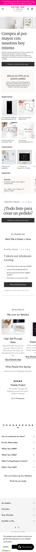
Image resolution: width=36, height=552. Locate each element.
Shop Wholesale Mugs (13, 359)
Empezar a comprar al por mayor (18, 64)
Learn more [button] (8, 541)
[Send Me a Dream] (18, 9)
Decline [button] (5, 547)
